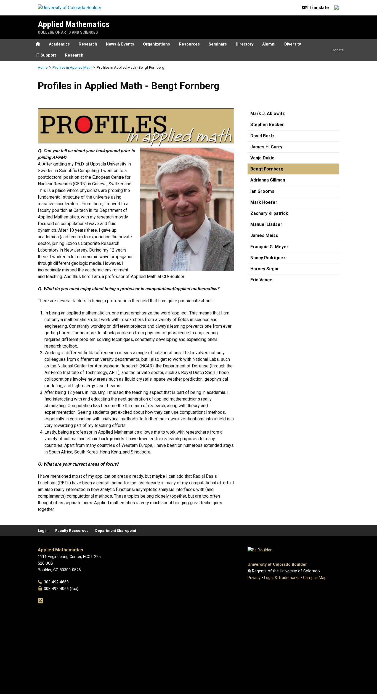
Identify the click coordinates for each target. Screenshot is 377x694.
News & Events (120, 44)
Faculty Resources (72, 530)
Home (42, 67)
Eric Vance (261, 279)
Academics (59, 44)
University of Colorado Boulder (277, 564)
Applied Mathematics (74, 24)
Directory (244, 44)
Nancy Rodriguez (268, 257)
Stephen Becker (267, 124)
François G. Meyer (269, 246)
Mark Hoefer (263, 202)
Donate (338, 50)
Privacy (254, 577)
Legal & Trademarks (281, 577)
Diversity (292, 44)
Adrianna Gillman (267, 180)
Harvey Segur (264, 268)
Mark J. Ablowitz (267, 113)
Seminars (218, 44)
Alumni (268, 44)
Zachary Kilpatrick (269, 213)
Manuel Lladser (266, 224)
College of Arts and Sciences (68, 32)
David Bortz (262, 135)
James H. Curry (266, 147)
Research (88, 44)
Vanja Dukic (262, 158)
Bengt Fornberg (266, 169)
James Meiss (264, 235)
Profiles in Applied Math (72, 67)
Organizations (156, 44)
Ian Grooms (262, 191)
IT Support (46, 55)
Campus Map (314, 577)
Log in (43, 530)
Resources (189, 44)
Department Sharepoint (115, 530)
